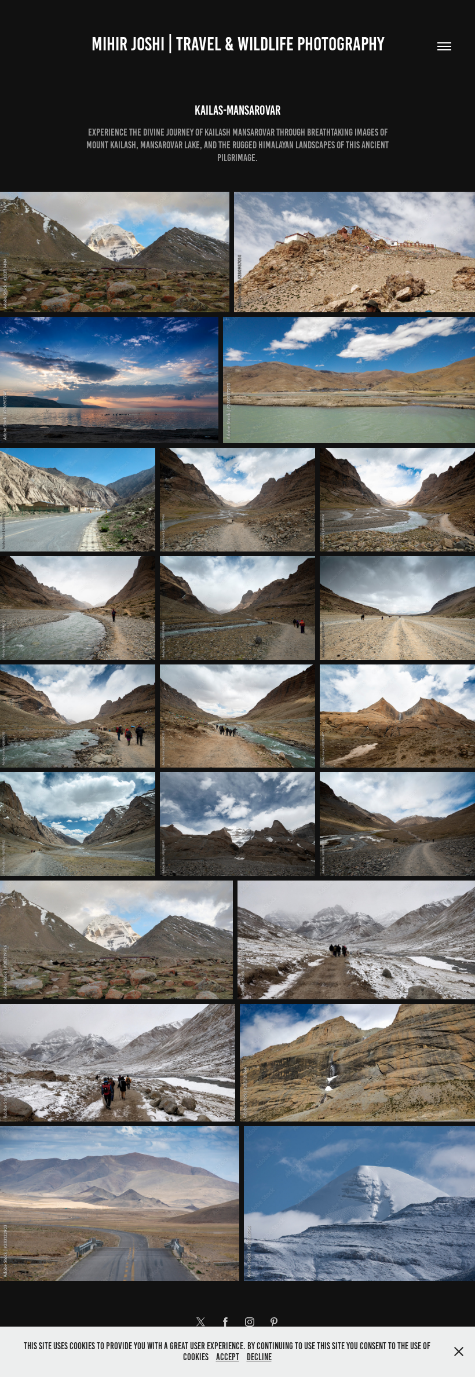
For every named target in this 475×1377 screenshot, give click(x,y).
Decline (259, 1357)
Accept (227, 1357)
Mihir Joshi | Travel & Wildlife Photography (238, 44)
